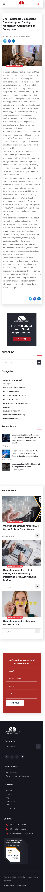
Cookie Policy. (11, 883)
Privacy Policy (31, 372)
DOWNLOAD (21, 377)
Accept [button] (27, 888)
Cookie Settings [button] (14, 888)
